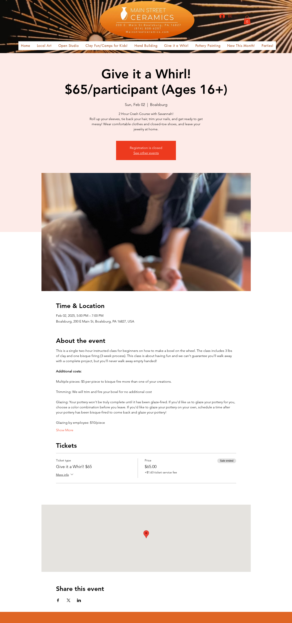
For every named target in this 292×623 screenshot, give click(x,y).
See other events (146, 153)
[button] (247, 20)
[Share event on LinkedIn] (79, 600)
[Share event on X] (68, 600)
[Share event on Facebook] (58, 600)
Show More (64, 430)
